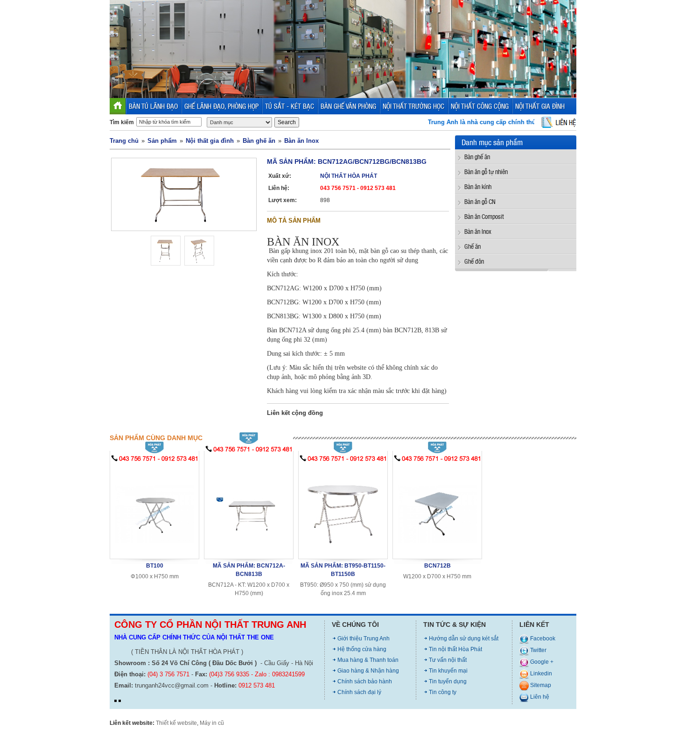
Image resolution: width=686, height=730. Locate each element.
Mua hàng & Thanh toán (368, 660)
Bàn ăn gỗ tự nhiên (486, 171)
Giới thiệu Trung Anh (363, 638)
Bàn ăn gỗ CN (480, 201)
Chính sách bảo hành (364, 681)
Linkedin (540, 673)
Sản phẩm (162, 140)
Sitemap (540, 685)
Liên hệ (539, 697)
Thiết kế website (176, 723)
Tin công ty (442, 692)
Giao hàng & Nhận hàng (368, 670)
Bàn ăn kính (477, 186)
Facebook (542, 638)
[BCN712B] (437, 508)
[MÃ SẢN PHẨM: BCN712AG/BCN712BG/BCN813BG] (184, 194)
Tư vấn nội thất (448, 660)
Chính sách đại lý (359, 692)
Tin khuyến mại (448, 670)
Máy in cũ (212, 723)
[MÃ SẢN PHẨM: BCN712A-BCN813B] (248, 503)
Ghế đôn (474, 261)
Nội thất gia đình (210, 140)
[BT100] (154, 508)
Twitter (537, 650)
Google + (541, 662)
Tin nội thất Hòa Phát (455, 649)
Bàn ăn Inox (301, 140)
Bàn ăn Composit (484, 216)
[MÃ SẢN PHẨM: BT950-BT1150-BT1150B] (343, 508)
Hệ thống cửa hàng (361, 649)
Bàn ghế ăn (259, 140)
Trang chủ (124, 140)
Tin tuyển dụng (448, 681)
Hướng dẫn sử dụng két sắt (463, 638)
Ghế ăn (472, 246)
